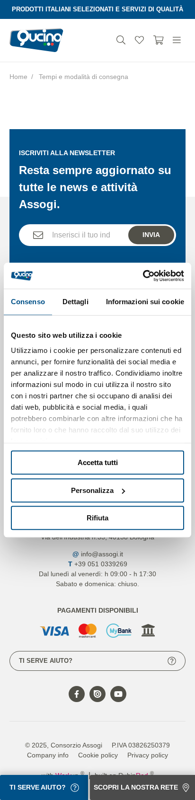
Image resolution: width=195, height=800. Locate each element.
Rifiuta (97, 518)
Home (18, 76)
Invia (151, 234)
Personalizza (92, 490)
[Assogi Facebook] (77, 694)
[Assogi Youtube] (118, 694)
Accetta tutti (98, 462)
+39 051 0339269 (100, 564)
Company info (48, 755)
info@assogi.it (102, 554)
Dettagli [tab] (75, 302)
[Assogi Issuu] (97, 694)
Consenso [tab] (28, 302)
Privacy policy (147, 755)
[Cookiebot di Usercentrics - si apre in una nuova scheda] (142, 276)
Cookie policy (98, 755)
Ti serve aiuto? (45, 660)
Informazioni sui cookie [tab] (145, 302)
